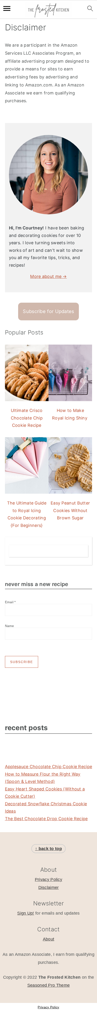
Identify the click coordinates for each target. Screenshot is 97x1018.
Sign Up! (25, 913)
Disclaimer (48, 887)
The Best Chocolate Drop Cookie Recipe (46, 818)
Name (9, 626)
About (48, 939)
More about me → (48, 276)
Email (10, 602)
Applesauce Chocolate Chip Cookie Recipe (48, 766)
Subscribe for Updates (48, 311)
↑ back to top (48, 848)
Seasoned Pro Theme (48, 985)
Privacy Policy (48, 879)
